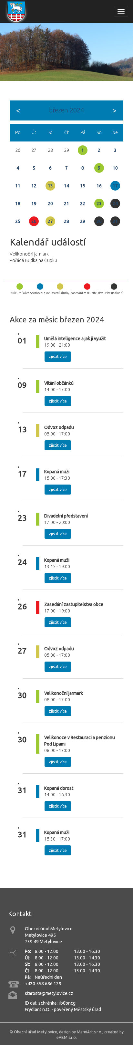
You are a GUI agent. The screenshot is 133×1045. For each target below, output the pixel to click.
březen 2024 (66, 110)
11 (17, 185)
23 (99, 203)
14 (66, 185)
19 (33, 203)
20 (50, 203)
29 (82, 221)
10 (115, 168)
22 (82, 203)
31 (115, 221)
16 (99, 185)
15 (82, 185)
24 (115, 203)
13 (50, 185)
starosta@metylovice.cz (49, 993)
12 (33, 185)
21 (66, 203)
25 (17, 221)
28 (66, 221)
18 (17, 203)
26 (33, 221)
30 (99, 221)
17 (115, 185)
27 (50, 221)
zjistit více (58, 356)
